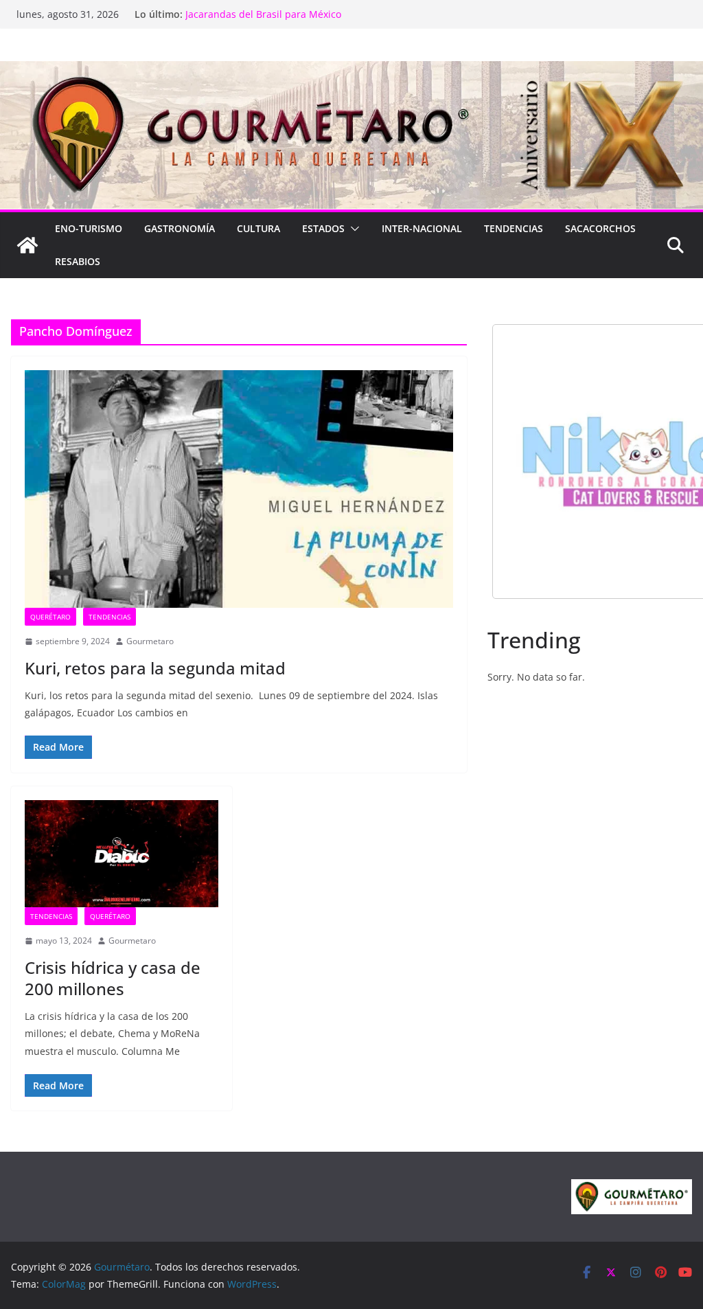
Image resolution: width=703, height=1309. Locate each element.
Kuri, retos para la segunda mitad (155, 668)
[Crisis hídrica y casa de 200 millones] (121, 854)
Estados (323, 228)
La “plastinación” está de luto (252, 9)
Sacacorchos (600, 228)
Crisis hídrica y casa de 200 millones (112, 978)
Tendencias (513, 228)
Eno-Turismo (88, 228)
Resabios (77, 261)
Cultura (258, 228)
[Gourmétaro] (27, 245)
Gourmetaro (150, 641)
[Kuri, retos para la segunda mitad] (239, 489)
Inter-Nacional (422, 228)
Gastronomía (179, 228)
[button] (352, 228)
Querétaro (50, 617)
